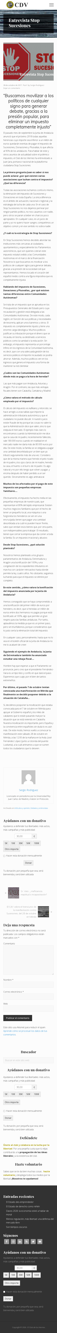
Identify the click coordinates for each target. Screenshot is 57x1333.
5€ (6, 843)
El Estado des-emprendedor (20, 1202)
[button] (51, 4)
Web (5, 1003)
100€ (36, 843)
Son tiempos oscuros (16, 1227)
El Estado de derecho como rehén (23, 1206)
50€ (28, 843)
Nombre (8, 979)
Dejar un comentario (11, 88)
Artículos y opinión (22, 808)
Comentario (9, 943)
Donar (28, 862)
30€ (21, 843)
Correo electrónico (13, 991)
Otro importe (12, 849)
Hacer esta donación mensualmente (24, 855)
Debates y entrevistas (39, 808)
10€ (13, 843)
